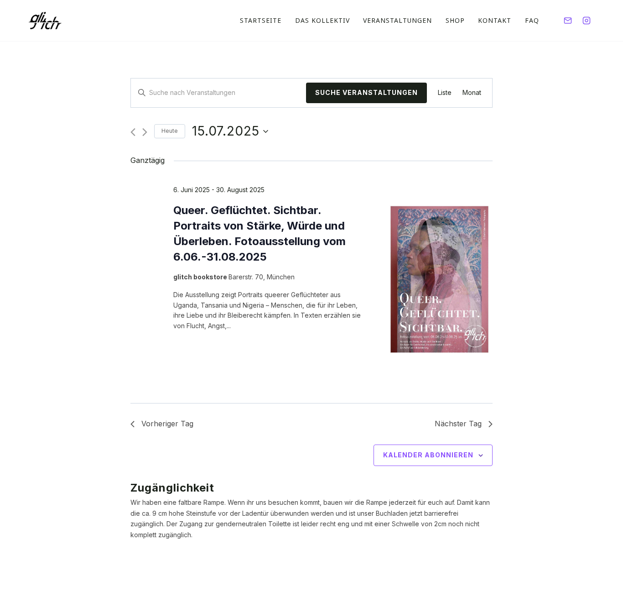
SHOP (455, 20)
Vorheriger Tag (167, 423)
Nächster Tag (458, 423)
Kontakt (494, 20)
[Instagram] (586, 20)
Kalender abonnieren (428, 455)
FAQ (532, 20)
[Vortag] (132, 132)
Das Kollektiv (322, 20)
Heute (169, 130)
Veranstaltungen (397, 20)
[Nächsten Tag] (144, 132)
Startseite (260, 20)
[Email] (568, 20)
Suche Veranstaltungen (366, 92)
